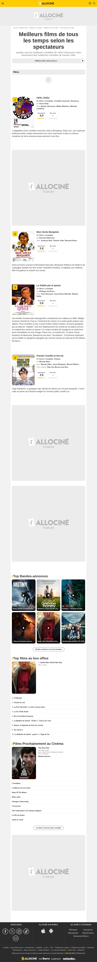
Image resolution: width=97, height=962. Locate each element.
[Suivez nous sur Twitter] (12, 931)
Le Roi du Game (18, 815)
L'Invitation (16, 783)
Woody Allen (44, 362)
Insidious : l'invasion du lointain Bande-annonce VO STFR (73, 609)
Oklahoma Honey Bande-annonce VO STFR (48, 609)
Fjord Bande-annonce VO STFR (73, 641)
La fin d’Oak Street (21, 712)
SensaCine (88, 930)
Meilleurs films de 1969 (51, 28)
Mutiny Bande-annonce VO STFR (24, 609)
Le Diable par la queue (49, 285)
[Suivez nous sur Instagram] (19, 931)
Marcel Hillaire (73, 364)
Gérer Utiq (71, 950)
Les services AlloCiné (58, 950)
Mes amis (53, 113)
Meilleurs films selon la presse (46, 61)
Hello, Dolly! (43, 97)
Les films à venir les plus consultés (48, 828)
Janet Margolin (59, 364)
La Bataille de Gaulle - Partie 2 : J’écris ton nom (32, 721)
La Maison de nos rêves (21, 788)
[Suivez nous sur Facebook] (6, 931)
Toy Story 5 (18, 730)
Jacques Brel (46, 240)
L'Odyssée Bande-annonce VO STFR (24, 641)
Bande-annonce (44, 756)
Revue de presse (30, 950)
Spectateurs (41, 113)
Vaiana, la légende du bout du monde (28, 725)
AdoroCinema (88, 933)
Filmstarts (73, 930)
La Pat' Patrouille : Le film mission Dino (29, 707)
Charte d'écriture (43, 950)
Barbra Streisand (48, 106)
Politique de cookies (62, 947)
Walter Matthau (62, 106)
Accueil (15, 28)
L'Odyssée (18, 698)
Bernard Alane (71, 240)
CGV (51, 947)
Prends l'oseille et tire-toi (50, 356)
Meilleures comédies (36, 28)
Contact (5, 947)
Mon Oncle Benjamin (48, 232)
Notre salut (16, 797)
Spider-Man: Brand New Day (51, 662)
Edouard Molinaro (47, 238)
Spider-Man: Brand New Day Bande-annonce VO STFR (48, 641)
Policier (57, 359)
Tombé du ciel (19, 702)
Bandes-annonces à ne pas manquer (48, 649)
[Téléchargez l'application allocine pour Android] (52, 931)
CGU (46, 947)
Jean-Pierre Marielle (62, 294)
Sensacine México (81, 936)
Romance (75, 101)
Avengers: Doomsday (20, 801)
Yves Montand (47, 294)
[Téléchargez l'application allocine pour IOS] (44, 931)
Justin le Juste (17, 820)
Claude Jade (58, 240)
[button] (82, 60)
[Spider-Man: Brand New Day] (24, 678)
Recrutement (29, 947)
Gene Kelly (44, 104)
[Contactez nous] (16, 938)
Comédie (49, 101)
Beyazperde (73, 933)
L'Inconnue (16, 806)
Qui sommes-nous (17, 947)
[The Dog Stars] (24, 763)
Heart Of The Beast (19, 792)
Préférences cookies (78, 947)
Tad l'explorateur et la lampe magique (26, 811)
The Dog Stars (43, 748)
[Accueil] (46, 3)
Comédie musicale (62, 101)
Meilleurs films (23, 28)
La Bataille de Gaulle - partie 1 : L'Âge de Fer (32, 734)
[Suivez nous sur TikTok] (26, 931)
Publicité (39, 947)
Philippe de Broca (47, 291)
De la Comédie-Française (23, 716)
